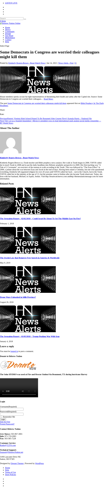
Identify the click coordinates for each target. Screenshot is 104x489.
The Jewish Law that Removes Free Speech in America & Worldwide (29, 258)
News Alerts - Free (65, 63)
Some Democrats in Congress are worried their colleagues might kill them (36, 103)
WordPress (39, 463)
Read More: (48, 99)
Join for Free (5, 422)
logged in (14, 351)
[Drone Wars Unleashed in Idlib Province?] (28, 292)
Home (7, 27)
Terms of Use (10, 472)
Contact (8, 40)
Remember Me (9, 417)
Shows (8, 29)
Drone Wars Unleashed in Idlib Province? (18, 297)
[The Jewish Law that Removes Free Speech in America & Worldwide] (28, 253)
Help (7, 42)
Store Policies (10, 475)
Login (3, 419)
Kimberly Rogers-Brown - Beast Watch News (26, 63)
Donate (8, 34)
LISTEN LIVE (11, 3)
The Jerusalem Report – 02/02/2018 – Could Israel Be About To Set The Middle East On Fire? (40, 219)
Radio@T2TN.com (8, 445)
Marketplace (10, 38)
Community (10, 31)
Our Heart (9, 36)
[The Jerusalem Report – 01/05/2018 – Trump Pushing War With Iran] (28, 331)
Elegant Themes (17, 463)
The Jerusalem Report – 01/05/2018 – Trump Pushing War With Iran (29, 336)
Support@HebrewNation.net (11, 452)
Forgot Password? (7, 424)
